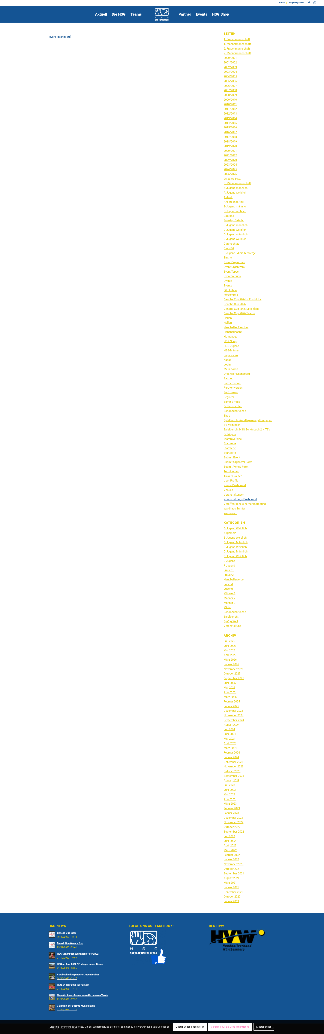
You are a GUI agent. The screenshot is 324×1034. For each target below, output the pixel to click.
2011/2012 (230, 109)
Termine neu (231, 471)
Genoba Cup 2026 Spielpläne (241, 309)
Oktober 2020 (232, 896)
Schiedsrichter (233, 406)
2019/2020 (230, 146)
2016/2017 (230, 132)
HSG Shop (230, 341)
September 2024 (234, 720)
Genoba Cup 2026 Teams (239, 313)
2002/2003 (230, 67)
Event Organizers (234, 262)
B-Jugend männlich (235, 206)
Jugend (228, 584)
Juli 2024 (229, 729)
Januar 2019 (231, 901)
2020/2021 (230, 150)
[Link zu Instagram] (314, 3)
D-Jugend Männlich (236, 551)
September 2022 (234, 831)
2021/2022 (230, 155)
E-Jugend (229, 561)
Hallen (282, 3)
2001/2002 (230, 62)
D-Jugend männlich (236, 234)
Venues (228, 490)
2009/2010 (230, 99)
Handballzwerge (234, 579)
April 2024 (230, 743)
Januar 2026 (231, 664)
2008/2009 (230, 95)
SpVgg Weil (231, 621)
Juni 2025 (230, 683)
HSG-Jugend (231, 346)
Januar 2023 (231, 813)
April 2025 (230, 692)
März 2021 (230, 882)
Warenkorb (230, 513)
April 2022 (230, 845)
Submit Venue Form (236, 466)
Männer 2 (229, 598)
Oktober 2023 (232, 771)
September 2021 (234, 873)
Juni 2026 (230, 645)
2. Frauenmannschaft (237, 48)
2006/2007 (230, 85)
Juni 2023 (230, 789)
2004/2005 (230, 76)
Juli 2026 (229, 641)
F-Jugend (229, 565)
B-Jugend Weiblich (235, 537)
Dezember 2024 (233, 710)
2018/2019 (230, 141)
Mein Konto (231, 369)
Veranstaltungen (234, 494)
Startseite (230, 443)
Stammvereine (233, 439)
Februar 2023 (232, 808)
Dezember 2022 (233, 817)
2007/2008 (230, 90)
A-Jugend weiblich (235, 192)
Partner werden (233, 387)
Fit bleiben (230, 290)
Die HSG (229, 248)
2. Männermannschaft (237, 53)
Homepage (230, 336)
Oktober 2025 (232, 673)
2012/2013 (230, 113)
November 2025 (233, 669)
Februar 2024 (232, 752)
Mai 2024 (229, 738)
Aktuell (228, 197)
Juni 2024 (230, 734)
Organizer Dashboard (237, 373)
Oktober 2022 (232, 827)
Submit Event (232, 457)
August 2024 (231, 725)
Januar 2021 (231, 887)
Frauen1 (229, 570)
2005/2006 (230, 81)
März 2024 (230, 748)
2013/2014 (230, 118)
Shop (227, 415)
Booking (229, 216)
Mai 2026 (229, 650)
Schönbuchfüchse (235, 411)
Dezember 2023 (233, 762)
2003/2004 (230, 71)
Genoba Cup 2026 (235, 304)
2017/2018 (230, 137)
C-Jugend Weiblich (235, 547)
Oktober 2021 (232, 868)
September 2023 (234, 776)
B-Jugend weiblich (235, 211)
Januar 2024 (231, 757)
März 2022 (230, 850)
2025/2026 (230, 174)
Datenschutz (231, 243)
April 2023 (230, 799)
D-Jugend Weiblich (235, 556)
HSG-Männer (231, 350)
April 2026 (230, 655)
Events (228, 281)
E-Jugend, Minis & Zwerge (240, 253)
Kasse (227, 360)
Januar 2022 (231, 859)
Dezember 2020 (233, 892)
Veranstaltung (232, 626)
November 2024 (233, 715)
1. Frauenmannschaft (237, 39)
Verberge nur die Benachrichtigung (230, 1027)
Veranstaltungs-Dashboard (240, 499)
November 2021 (233, 864)
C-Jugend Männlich (236, 542)
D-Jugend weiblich (235, 239)
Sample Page (232, 401)
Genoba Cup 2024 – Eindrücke (242, 299)
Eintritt (228, 257)
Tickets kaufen (233, 476)
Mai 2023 (229, 794)
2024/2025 (230, 169)
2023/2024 (230, 164)
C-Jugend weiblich (235, 229)
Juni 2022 (230, 841)
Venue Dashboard (235, 485)
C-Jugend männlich (236, 225)
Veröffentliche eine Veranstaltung (245, 504)
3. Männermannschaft (237, 183)
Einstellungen (264, 1027)
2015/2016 (230, 127)
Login (227, 364)
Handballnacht (233, 332)
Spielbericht (231, 616)
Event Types (231, 271)
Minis (227, 607)
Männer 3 (229, 602)
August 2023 (231, 780)
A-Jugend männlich (236, 188)
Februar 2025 (232, 701)
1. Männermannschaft (237, 44)
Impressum (231, 355)
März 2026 (230, 659)
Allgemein (230, 533)
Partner (228, 378)
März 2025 (230, 697)
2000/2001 (230, 58)
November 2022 (233, 822)
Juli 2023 (229, 785)
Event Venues (232, 276)
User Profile (231, 480)
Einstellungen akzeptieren (190, 1027)
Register (229, 397)
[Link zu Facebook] (309, 3)
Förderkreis (231, 294)
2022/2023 (230, 160)
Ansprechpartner (296, 3)
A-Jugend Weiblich (235, 528)
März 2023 (230, 803)
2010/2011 (230, 104)
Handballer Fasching (236, 327)
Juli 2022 (229, 836)
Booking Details (234, 220)
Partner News (232, 383)
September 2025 (234, 678)
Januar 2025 (231, 706)
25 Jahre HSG (232, 178)
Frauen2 (229, 575)
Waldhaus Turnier (234, 508)
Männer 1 (229, 593)
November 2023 (233, 766)
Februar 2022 (232, 855)
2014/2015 (230, 123)
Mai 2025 (229, 687)
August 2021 (231, 878)
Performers (231, 392)
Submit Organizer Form (238, 462)
